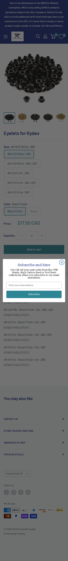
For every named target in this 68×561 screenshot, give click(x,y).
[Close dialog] (61, 262)
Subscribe (34, 294)
